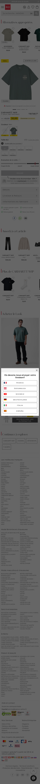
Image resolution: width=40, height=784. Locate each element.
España (20, 411)
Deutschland (20, 400)
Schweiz (20, 394)
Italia (20, 405)
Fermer (37, 370)
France (20, 383)
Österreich (20, 388)
